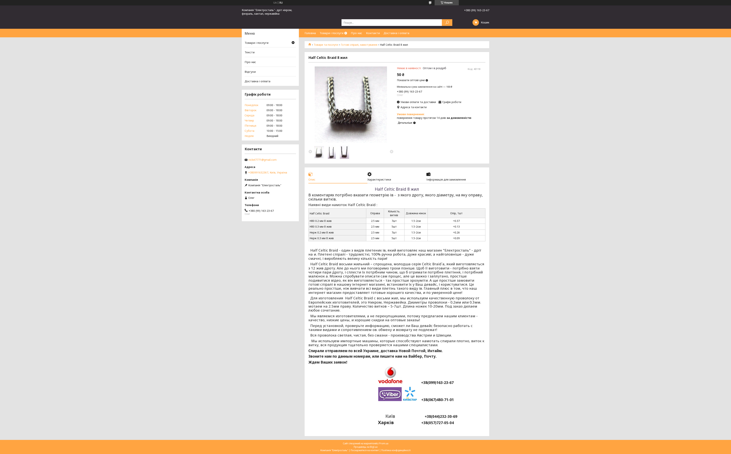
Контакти (373, 33)
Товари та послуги (326, 44)
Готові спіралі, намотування (359, 44)
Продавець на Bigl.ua (365, 446)
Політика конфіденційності (396, 450)
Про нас (356, 33)
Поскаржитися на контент (365, 450)
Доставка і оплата (396, 33)
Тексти (250, 52)
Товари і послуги (331, 33)
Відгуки (250, 72)
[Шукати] (447, 22)
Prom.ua (383, 443)
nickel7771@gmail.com (262, 159)
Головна (310, 33)
